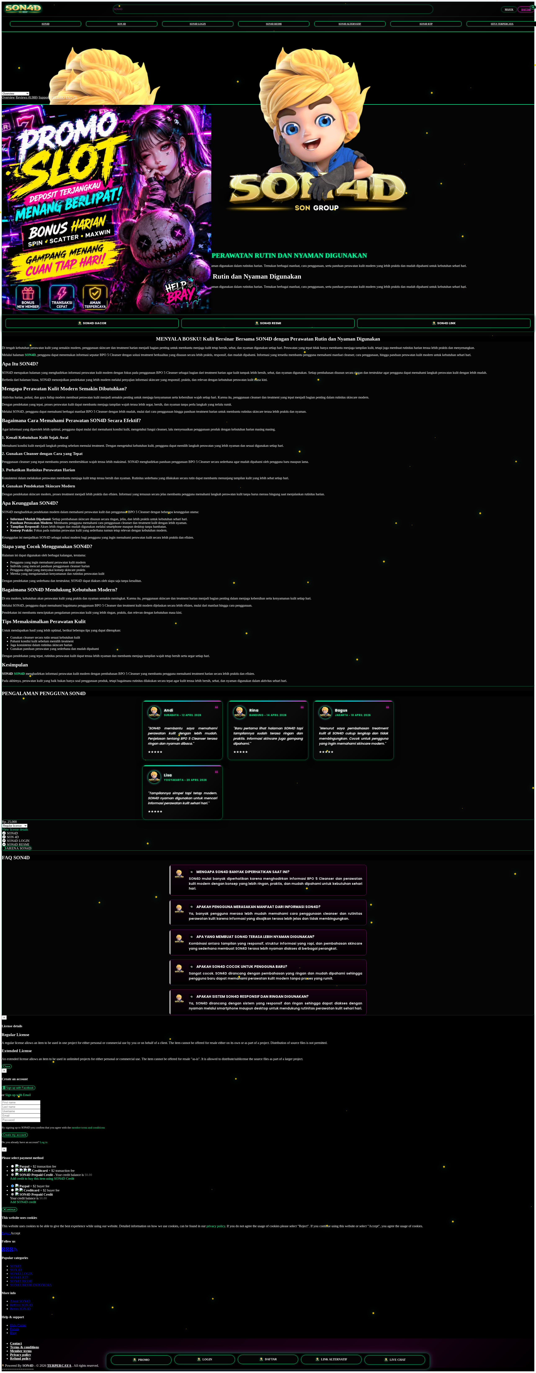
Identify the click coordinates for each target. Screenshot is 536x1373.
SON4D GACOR (94, 323)
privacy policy (215, 1226)
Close (6, 1066)
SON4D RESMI (274, 24)
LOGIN (207, 1359)
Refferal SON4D (21, 1305)
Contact (16, 1343)
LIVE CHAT (398, 1360)
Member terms (21, 1351)
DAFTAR (526, 9)
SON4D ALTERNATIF (350, 24)
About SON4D (20, 1301)
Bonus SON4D (20, 1308)
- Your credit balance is (51, 1176)
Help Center (18, 1325)
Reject (6, 1233)
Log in (44, 1142)
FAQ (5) (71, 97)
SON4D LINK (446, 323)
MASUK (509, 9)
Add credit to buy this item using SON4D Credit (42, 1178)
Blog (13, 1333)
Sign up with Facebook (19, 1087)
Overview (8, 97)
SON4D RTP (426, 24)
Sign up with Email (18, 1095)
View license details (15, 829)
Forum (14, 1329)
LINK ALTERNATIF (334, 1360)
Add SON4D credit (23, 1202)
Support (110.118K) (52, 97)
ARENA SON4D (18, 848)
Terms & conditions (24, 1347)
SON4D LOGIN (198, 24)
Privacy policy (20, 1354)
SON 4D (121, 24)
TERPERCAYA (59, 1365)
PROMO (143, 1359)
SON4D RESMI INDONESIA (31, 1285)
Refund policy (20, 1358)
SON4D (45, 24)
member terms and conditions (88, 1127)
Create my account (14, 1134)
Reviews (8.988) (27, 97)
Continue (10, 1209)
